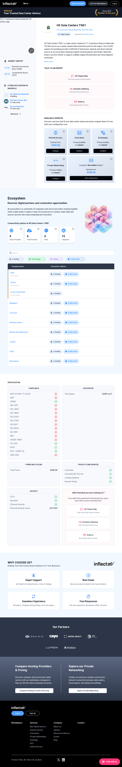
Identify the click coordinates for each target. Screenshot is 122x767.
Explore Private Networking (87, 691)
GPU (32, 743)
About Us (57, 726)
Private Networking (55, 165)
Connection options (58, 266)
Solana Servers (36, 747)
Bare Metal (92, 165)
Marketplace (16, 723)
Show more (48, 62)
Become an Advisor (62, 733)
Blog (55, 740)
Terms (29, 760)
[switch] (21, 259)
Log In (114, 4)
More (25, 3)
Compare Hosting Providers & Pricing (34, 691)
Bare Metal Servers (38, 726)
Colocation (79, 138)
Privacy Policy (17, 760)
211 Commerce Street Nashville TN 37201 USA (74, 30)
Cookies (38, 760)
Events (56, 737)
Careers (57, 730)
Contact (80, 723)
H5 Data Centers (88, 34)
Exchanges (103, 138)
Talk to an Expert (77, 4)
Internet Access (55, 138)
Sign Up (33, 713)
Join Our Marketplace (98, 4)
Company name (18, 266)
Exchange (34, 740)
